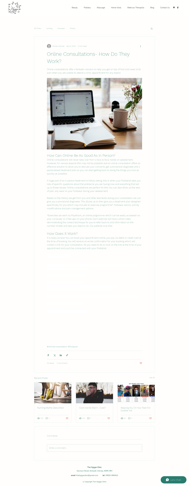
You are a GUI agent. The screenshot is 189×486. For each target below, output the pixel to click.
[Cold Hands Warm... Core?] (94, 392)
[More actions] (140, 46)
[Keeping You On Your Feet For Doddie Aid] (136, 392)
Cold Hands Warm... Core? (92, 407)
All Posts (37, 28)
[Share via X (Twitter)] (54, 355)
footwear (61, 28)
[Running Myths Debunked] (52, 392)
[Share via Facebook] (48, 355)
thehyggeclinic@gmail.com (87, 475)
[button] (151, 28)
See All (152, 377)
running (49, 28)
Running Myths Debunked (50, 407)
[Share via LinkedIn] (61, 355)
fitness (72, 28)
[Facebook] (178, 7)
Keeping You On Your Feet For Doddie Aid (135, 409)
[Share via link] (67, 355)
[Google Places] (174, 7)
